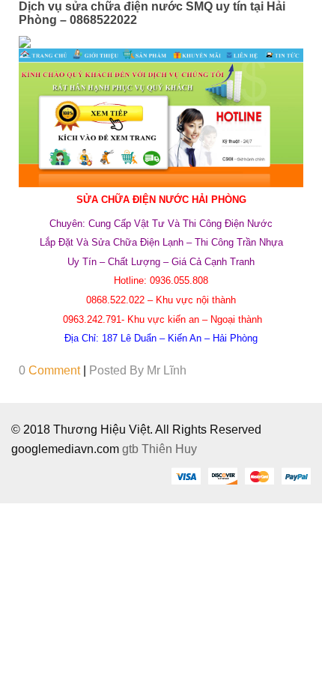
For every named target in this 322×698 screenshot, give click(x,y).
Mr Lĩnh (166, 370)
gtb (132, 449)
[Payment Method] (186, 476)
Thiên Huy (169, 449)
